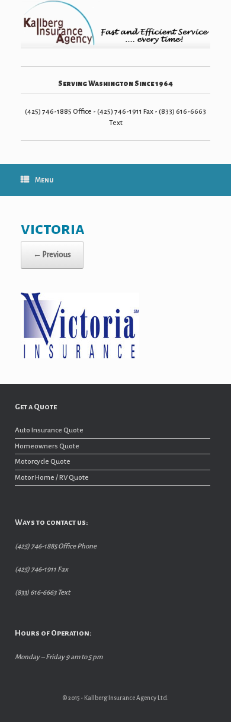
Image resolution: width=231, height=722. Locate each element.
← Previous (52, 255)
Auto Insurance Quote (49, 430)
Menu (44, 180)
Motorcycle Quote (42, 462)
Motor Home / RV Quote (52, 478)
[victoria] (80, 356)
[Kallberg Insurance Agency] (115, 24)
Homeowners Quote (47, 446)
